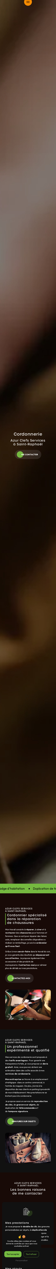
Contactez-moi (21, 978)
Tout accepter (13, 1254)
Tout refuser (31, 1254)
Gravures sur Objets (24, 1121)
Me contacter (29, 454)
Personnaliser (21, 1260)
